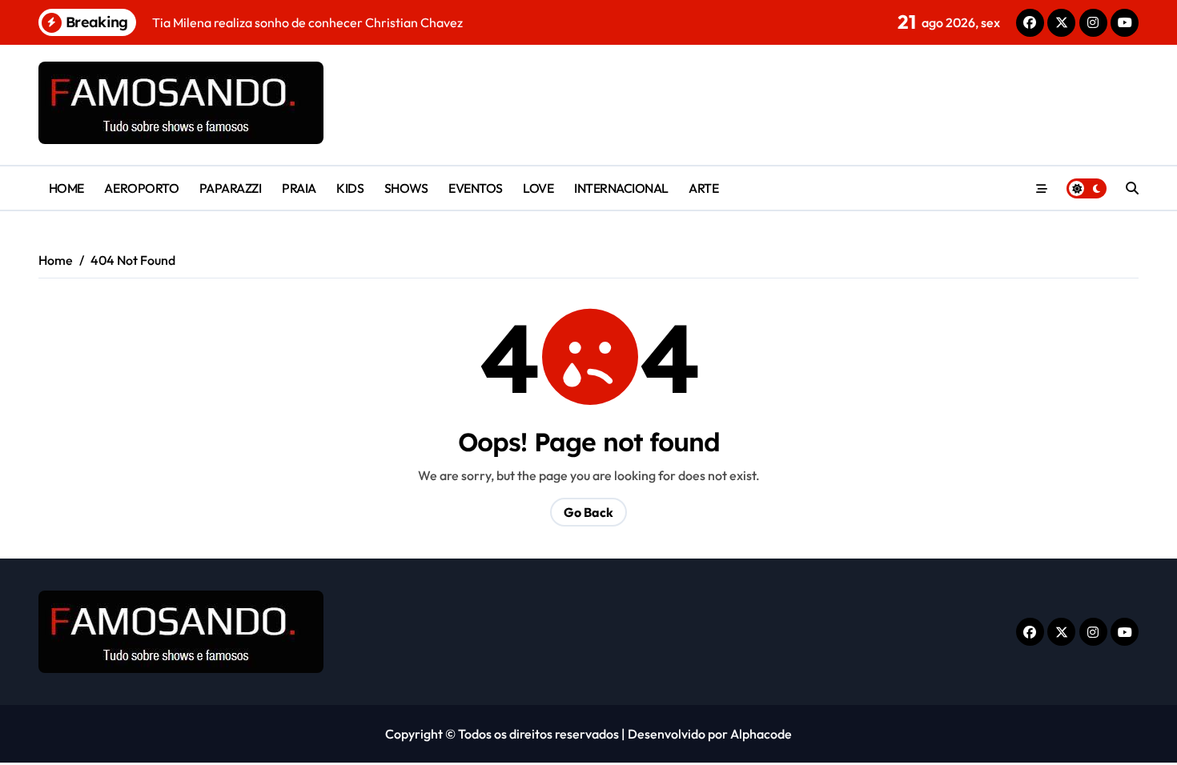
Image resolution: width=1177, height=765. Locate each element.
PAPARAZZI (230, 188)
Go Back (588, 512)
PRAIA (299, 188)
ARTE (703, 188)
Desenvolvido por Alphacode (710, 734)
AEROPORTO (141, 188)
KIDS (350, 188)
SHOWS (406, 188)
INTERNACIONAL (621, 188)
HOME (66, 188)
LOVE (538, 188)
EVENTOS (475, 188)
